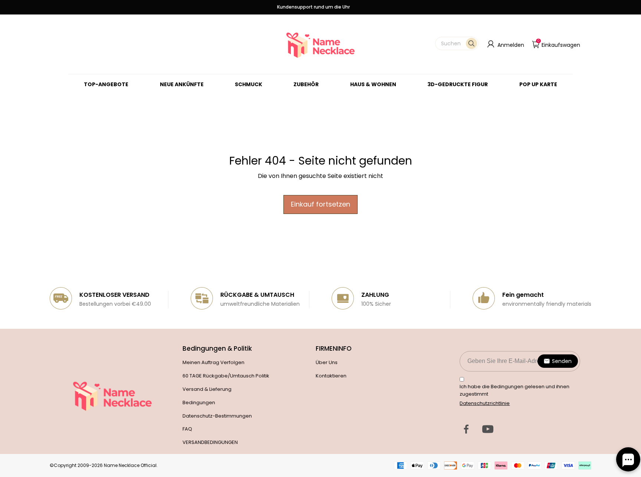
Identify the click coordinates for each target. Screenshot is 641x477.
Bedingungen (199, 402)
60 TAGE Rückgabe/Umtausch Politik (226, 375)
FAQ (187, 428)
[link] (248, 84)
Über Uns (327, 362)
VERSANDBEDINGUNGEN (210, 442)
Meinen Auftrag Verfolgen (213, 362)
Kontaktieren (331, 375)
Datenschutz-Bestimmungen (217, 415)
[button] (457, 43)
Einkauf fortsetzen (320, 204)
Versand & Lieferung (207, 389)
